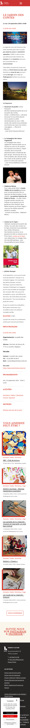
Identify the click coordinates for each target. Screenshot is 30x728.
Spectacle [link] (12, 398)
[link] (4, 3)
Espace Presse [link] (12, 662)
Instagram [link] (18, 632)
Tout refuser (10, 716)
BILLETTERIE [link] (6, 316)
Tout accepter (10, 713)
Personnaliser (10, 719)
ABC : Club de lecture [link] (11, 460)
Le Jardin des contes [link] (9, 28)
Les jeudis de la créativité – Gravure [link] (13, 596)
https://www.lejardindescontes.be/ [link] (14, 368)
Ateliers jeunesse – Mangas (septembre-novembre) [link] (13, 490)
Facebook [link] (16, 634)
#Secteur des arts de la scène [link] (12, 410)
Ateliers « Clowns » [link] (10, 561)
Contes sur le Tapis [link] (18, 236)
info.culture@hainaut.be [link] (17, 660)
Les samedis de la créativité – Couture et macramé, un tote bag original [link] (14, 524)
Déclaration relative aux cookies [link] (10, 723)
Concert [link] (5, 398)
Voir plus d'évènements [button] (15, 613)
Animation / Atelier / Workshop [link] (13, 395)
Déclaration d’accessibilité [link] (19, 720)
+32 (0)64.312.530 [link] (14, 657)
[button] (21, 3)
